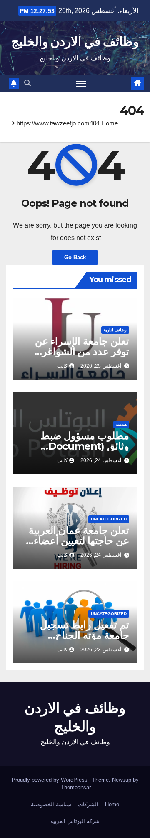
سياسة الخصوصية (51, 804)
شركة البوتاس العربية (75, 821)
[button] (27, 83)
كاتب (62, 366)
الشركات (88, 804)
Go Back (75, 257)
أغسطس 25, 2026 (100, 366)
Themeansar (76, 787)
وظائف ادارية (115, 330)
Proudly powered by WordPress (50, 780)
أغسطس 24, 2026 (100, 460)
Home (109, 123)
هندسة (121, 424)
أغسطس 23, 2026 (100, 650)
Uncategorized (109, 519)
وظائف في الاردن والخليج (75, 41)
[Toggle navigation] (81, 84)
